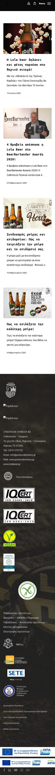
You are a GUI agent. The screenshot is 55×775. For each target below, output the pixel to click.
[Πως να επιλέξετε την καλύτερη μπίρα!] (27, 303)
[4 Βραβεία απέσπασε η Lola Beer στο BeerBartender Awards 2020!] (27, 123)
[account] (29, 3)
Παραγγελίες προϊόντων (17, 613)
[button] (45, 3)
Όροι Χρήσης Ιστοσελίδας (15, 717)
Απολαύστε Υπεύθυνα (13, 705)
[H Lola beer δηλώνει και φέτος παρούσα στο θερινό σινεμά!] (27, 38)
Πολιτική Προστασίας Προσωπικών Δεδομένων (25, 711)
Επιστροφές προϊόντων (16, 631)
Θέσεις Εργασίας (11, 729)
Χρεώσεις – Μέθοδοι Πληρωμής (21, 617)
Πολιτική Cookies (11, 723)
